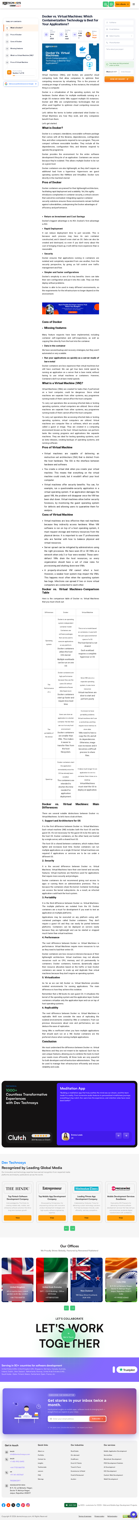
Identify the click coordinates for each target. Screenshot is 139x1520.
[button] (58, 63)
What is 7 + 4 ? (79, 67)
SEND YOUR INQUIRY (101, 73)
